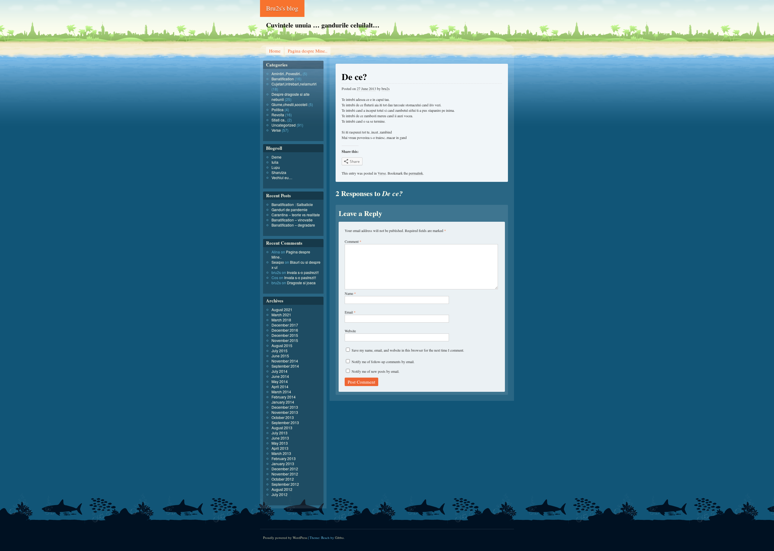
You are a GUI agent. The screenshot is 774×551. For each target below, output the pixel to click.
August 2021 (282, 309)
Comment (353, 241)
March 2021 (281, 314)
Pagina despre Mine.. (307, 51)
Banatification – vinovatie (292, 219)
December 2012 (285, 468)
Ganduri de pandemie (289, 209)
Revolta (278, 114)
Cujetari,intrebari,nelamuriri (294, 83)
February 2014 (284, 396)
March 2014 (281, 391)
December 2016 (285, 330)
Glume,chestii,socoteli (289, 104)
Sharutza (279, 172)
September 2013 (285, 422)
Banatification (283, 78)
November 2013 (285, 412)
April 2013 (280, 448)
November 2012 (285, 473)
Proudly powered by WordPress (285, 537)
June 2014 (280, 376)
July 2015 (280, 350)
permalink (416, 173)
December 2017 (285, 324)
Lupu (276, 167)
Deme (276, 157)
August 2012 (282, 489)
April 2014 (280, 386)
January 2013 (283, 463)
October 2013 (283, 417)
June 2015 (280, 355)
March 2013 (281, 453)
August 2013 (282, 427)
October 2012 (283, 479)
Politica (278, 109)
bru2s (386, 88)
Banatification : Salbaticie (292, 204)
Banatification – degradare (293, 224)
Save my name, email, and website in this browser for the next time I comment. (408, 350)
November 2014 (285, 360)
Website (350, 330)
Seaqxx (278, 262)
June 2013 (280, 437)
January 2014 (283, 401)
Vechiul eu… (282, 177)
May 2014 (280, 381)
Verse (382, 173)
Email (350, 312)
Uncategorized (284, 124)
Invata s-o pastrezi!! (303, 272)
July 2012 (280, 494)
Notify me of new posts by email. (375, 371)
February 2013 (284, 458)
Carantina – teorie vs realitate (296, 214)
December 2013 (285, 407)
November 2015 (285, 340)
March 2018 (281, 319)
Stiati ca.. (279, 119)
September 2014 (285, 366)
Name (350, 293)
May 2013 (280, 443)
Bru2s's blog (282, 8)
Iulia (275, 162)
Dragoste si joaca (301, 282)
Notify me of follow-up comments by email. (383, 361)
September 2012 (285, 484)
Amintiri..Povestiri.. (287, 73)
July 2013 (280, 432)
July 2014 (280, 371)
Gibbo (339, 537)
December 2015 (285, 335)
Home (275, 51)
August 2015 (282, 345)
